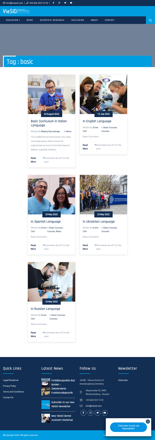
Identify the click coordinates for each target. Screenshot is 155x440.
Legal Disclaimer (11, 380)
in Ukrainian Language (99, 222)
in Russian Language (45, 309)
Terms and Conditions (13, 391)
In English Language (97, 121)
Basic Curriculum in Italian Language (49, 123)
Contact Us (8, 397)
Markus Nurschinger (50, 131)
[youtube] (71, 3)
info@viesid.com (14, 3)
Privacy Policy (9, 386)
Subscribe (123, 380)
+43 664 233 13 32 (38, 3)
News (68, 131)
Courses (105, 131)
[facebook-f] (53, 3)
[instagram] (59, 3)
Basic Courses (110, 127)
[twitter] (65, 3)
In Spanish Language (46, 222)
